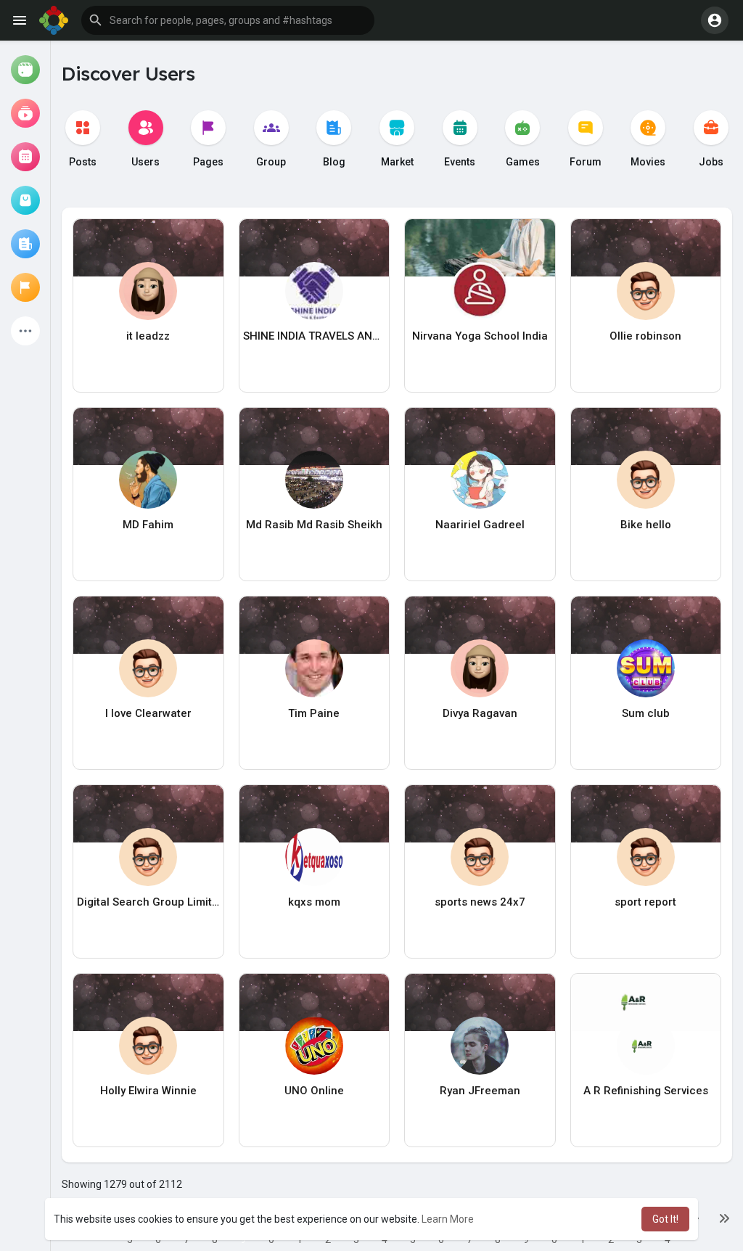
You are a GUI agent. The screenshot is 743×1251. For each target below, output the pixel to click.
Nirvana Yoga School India (480, 336)
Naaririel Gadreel (480, 524)
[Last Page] (724, 1217)
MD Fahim (148, 524)
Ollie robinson (645, 336)
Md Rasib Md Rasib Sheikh (314, 524)
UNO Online (314, 1090)
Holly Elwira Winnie (148, 1090)
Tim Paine (314, 713)
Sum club (646, 713)
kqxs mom (314, 901)
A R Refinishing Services (645, 1090)
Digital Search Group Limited (148, 901)
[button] (227, 20)
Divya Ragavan (480, 713)
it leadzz (148, 336)
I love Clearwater (148, 713)
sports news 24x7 (480, 901)
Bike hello (645, 524)
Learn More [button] (448, 1219)
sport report (645, 901)
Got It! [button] (665, 1219)
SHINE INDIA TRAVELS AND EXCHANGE (314, 336)
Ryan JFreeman (480, 1090)
